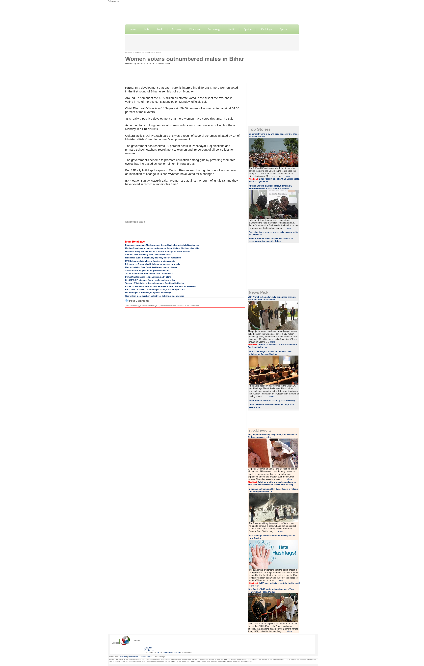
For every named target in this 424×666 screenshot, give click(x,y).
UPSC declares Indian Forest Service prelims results (150, 261)
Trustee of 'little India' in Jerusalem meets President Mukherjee (154, 283)
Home (133, 29)
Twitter (177, 653)
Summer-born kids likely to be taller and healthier (148, 254)
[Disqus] (184, 351)
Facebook (167, 653)
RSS (159, 653)
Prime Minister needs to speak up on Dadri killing (148, 277)
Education (194, 29)
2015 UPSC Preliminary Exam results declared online (150, 280)
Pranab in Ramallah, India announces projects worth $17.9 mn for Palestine (160, 286)
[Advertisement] (212, 42)
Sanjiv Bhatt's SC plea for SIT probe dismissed (147, 270)
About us (148, 648)
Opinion (248, 29)
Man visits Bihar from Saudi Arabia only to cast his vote (151, 267)
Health (231, 29)
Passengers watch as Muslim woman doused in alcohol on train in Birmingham (162, 245)
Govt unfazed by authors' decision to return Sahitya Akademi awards (157, 251)
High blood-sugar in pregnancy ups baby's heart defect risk (153, 258)
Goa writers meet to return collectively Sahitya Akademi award (154, 296)
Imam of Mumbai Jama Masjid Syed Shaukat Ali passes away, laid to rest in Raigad (271, 240)
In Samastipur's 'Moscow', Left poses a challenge (148, 293)
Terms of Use (133, 657)
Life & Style (266, 29)
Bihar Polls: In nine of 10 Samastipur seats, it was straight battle (155, 289)
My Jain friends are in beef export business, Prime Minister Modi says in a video (162, 248)
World (160, 29)
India (146, 29)
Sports (283, 29)
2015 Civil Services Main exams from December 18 (149, 274)
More (288, 176)
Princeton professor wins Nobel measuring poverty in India (152, 264)
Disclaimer (123, 657)
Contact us (149, 650)
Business (176, 29)
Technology (214, 29)
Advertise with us (145, 657)
